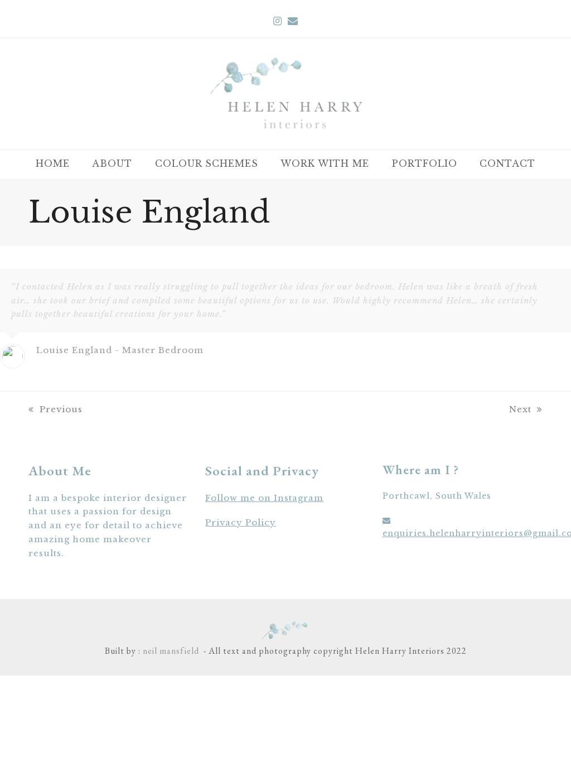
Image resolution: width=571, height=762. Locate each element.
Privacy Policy (240, 522)
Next (520, 409)
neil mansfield (170, 651)
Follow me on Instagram (264, 498)
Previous (61, 409)
